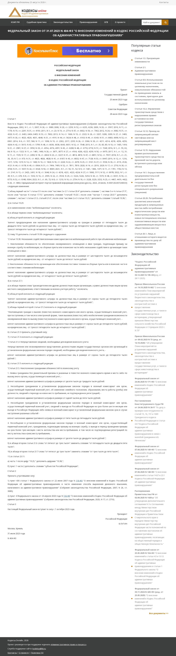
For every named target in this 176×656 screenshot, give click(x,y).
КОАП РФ (15, 22)
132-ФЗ (67, 496)
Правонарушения (88, 22)
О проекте (120, 22)
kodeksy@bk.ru (39, 648)
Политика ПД (37, 652)
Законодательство (63, 22)
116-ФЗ (79, 480)
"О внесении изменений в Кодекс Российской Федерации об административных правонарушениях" (150, 386)
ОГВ (106, 22)
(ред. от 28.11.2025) (148, 270)
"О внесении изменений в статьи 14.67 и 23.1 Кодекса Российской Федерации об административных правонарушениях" (150, 476)
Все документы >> (158, 613)
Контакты (163, 2)
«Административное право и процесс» (68, 644)
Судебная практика (36, 22)
